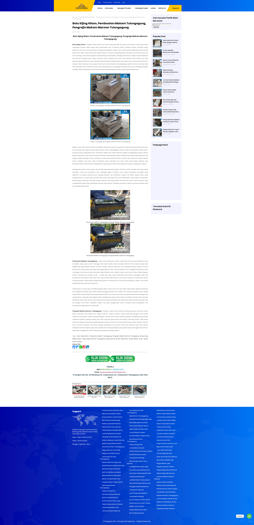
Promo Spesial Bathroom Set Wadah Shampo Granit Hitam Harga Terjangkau (171, 51)
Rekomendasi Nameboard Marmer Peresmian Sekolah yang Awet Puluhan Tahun (170, 71)
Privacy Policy (107, 2)
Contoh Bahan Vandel (137, 432)
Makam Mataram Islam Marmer (113, 440)
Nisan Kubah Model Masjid (111, 420)
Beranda (75, 17)
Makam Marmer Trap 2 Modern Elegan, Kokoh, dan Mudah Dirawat (171, 131)
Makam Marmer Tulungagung (167, 495)
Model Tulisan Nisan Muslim (166, 414)
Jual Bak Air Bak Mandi (136, 477)
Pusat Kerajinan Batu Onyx (111, 501)
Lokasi (153, 8)
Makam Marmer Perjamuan (111, 462)
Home (99, 2)
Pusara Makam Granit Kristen (112, 417)
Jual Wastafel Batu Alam (165, 437)
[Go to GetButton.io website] (249, 521)
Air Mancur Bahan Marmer (165, 434)
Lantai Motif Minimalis (136, 458)
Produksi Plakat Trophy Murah (112, 482)
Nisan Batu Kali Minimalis (165, 460)
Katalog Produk (141, 8)
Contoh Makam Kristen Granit (139, 500)
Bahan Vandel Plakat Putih (111, 479)
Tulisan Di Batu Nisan (163, 427)
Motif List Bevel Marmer (110, 498)
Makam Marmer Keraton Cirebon (140, 451)
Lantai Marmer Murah (136, 448)
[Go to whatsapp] (249, 516)
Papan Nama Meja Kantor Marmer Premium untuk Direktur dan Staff (171, 91)
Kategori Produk (124, 8)
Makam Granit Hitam (136, 506)
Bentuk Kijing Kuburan (136, 513)
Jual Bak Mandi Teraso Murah (139, 480)
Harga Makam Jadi (163, 463)
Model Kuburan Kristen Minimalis (113, 466)
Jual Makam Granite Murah (166, 492)
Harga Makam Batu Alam (138, 510)
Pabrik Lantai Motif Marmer (111, 424)
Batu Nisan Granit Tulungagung (113, 447)
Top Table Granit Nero (164, 450)
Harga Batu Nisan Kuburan (165, 509)
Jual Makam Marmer (136, 490)
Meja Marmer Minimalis (164, 447)
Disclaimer (117, 2)
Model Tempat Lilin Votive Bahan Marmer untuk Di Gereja (171, 111)
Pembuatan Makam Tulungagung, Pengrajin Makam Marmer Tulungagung (110, 222)
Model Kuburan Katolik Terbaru (140, 503)
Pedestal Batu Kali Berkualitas (112, 430)
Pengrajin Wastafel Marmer (111, 437)
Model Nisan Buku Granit (137, 455)
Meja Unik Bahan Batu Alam (111, 475)
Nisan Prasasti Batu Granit (165, 424)
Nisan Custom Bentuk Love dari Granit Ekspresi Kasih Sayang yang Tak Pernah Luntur (171, 61)
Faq (123, 2)
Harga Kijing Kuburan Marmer (166, 470)
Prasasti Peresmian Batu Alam (112, 410)
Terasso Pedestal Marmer (111, 511)
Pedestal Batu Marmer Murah (112, 504)
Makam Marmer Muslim (164, 482)
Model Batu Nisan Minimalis (166, 430)
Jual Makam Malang (136, 496)
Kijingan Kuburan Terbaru (165, 467)
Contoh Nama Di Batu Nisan (166, 417)
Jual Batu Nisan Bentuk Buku (166, 420)
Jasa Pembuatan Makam (138, 493)
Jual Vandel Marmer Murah (111, 434)
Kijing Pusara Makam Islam (111, 414)
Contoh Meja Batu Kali (164, 453)
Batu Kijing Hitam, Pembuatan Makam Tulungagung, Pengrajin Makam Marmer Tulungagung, (108, 336)
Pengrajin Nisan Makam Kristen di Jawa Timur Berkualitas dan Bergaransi (171, 121)
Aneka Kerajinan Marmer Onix (166, 443)
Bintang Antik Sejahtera (126, 521)
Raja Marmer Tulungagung (138, 416)
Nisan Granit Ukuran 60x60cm (166, 457)
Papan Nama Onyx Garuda (111, 427)
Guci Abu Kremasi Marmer (111, 494)
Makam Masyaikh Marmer (165, 473)
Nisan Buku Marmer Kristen (111, 469)
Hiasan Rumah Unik (163, 440)
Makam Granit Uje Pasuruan (166, 485)
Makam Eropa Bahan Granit (111, 443)
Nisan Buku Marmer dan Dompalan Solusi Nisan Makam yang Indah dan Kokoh (170, 101)
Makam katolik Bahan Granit (166, 502)
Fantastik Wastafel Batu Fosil (139, 470)
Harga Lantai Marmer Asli (111, 453)
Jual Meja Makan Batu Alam (139, 467)
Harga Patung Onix (108, 491)
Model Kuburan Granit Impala (166, 489)
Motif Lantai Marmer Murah (111, 472)
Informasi (109, 8)
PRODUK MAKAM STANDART (87, 17)
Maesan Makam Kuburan (165, 505)
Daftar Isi (162, 8)
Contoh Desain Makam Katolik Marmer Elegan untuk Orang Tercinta (171, 81)
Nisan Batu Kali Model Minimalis (140, 473)
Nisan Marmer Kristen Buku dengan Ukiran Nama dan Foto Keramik (170, 41)
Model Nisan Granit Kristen (165, 410)
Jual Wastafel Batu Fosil (110, 507)
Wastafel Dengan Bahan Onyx (140, 483)
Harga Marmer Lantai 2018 (111, 450)
